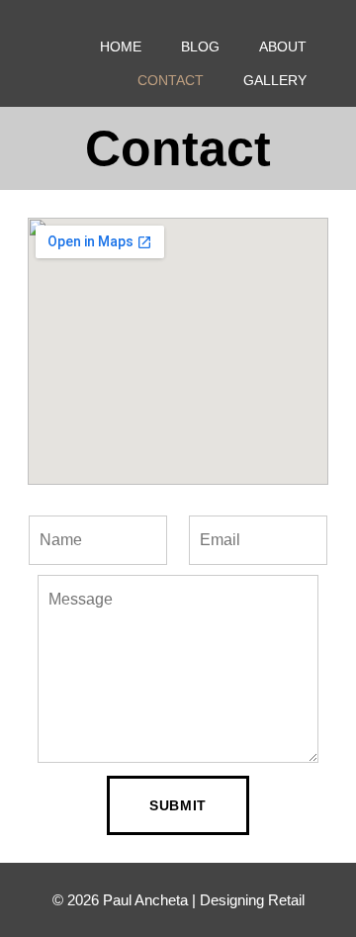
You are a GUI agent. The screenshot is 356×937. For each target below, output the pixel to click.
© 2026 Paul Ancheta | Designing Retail (178, 899)
